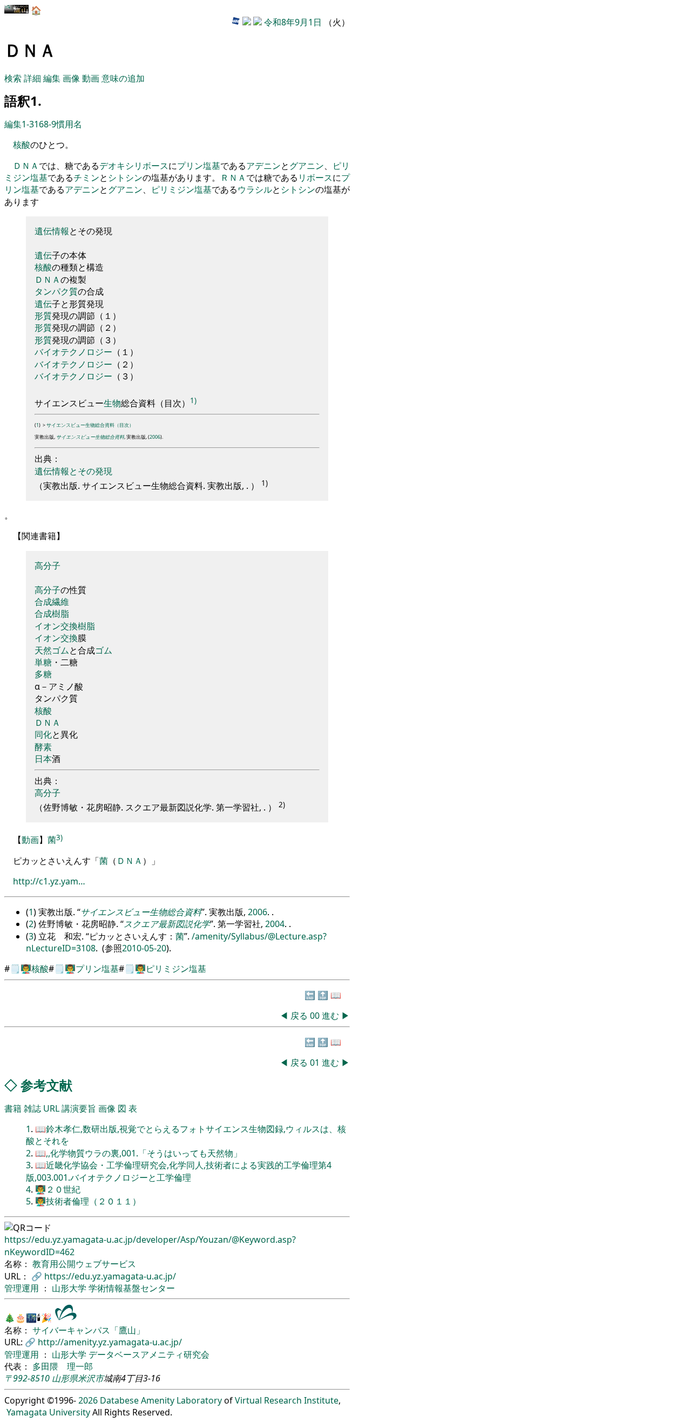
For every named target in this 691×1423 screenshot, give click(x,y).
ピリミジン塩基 (181, 189)
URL (51, 1108)
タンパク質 (56, 291)
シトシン (125, 177)
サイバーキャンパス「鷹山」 (88, 1330)
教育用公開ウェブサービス (84, 1264)
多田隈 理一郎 (62, 1366)
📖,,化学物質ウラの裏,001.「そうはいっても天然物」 (138, 1153)
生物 (112, 403)
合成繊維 (52, 602)
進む (330, 1016)
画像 (71, 78)
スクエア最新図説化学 (167, 924)
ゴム (60, 650)
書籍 (13, 1108)
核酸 (21, 145)
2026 (88, 1400)
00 (316, 1016)
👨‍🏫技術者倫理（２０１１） (88, 1201)
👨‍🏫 (26, 969)
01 (316, 1062)
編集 (51, 78)
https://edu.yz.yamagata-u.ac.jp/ (110, 1276)
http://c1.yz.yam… (49, 881)
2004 (274, 924)
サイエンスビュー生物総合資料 (90, 436)
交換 (69, 626)
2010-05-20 (144, 948)
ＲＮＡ (233, 177)
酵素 (43, 747)
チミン (86, 177)
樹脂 (86, 626)
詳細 (32, 78)
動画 (90, 78)
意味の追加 (123, 78)
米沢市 (91, 1378)
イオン (47, 626)
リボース (315, 177)
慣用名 (69, 124)
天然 (43, 650)
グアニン (306, 166)
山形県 (65, 1378)
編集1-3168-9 (30, 124)
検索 (13, 78)
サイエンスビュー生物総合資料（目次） (90, 424)
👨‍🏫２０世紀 (57, 1189)
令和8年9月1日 (293, 22)
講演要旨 (79, 1108)
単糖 (43, 662)
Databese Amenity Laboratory (161, 1400)
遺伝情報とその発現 (73, 471)
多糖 (43, 674)
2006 (155, 436)
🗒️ (15, 969)
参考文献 (46, 1085)
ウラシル (255, 189)
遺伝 (43, 231)
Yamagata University (48, 1412)
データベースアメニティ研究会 (149, 1354)
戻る (299, 1016)
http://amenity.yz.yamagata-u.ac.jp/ (110, 1342)
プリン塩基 (198, 166)
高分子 (47, 565)
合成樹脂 (52, 613)
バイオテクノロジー (73, 352)
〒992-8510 (27, 1378)
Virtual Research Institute (286, 1400)
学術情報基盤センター (132, 1288)
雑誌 (32, 1108)
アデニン (263, 166)
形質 (43, 316)
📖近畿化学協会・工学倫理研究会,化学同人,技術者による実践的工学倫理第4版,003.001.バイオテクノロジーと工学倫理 (178, 1171)
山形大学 (70, 1288)
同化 (43, 734)
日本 (43, 759)
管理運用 (22, 1288)
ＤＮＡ (26, 166)
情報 (60, 231)
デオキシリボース (133, 166)
